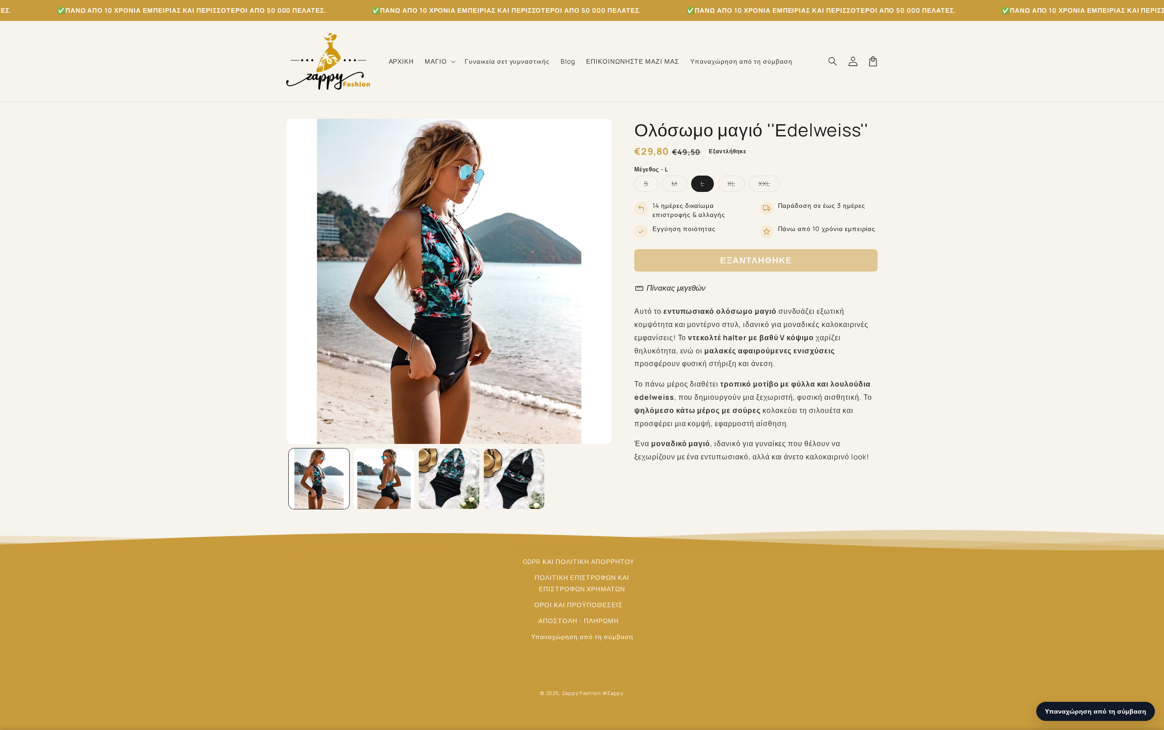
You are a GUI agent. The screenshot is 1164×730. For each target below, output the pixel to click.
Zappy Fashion (581, 693)
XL (736, 185)
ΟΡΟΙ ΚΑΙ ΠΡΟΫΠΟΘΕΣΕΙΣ (578, 604)
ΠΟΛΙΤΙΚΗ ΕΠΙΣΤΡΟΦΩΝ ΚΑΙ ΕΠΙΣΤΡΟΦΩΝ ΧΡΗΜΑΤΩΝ (582, 583)
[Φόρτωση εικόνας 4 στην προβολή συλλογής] (514, 478)
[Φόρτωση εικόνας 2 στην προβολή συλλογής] (384, 478)
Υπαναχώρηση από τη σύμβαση (582, 636)
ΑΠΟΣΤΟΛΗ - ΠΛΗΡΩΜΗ (578, 620)
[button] (439, 61)
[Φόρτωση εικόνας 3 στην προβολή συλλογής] (449, 478)
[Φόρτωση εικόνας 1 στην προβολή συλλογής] (319, 478)
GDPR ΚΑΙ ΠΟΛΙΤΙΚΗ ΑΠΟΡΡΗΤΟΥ (579, 561)
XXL (769, 185)
